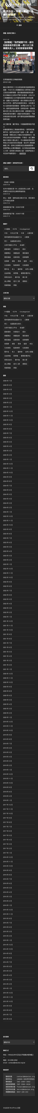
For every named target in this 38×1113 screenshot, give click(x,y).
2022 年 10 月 (8, 577)
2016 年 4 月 (7, 892)
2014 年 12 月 (8, 944)
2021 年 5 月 (7, 652)
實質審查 (25, 253)
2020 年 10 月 (8, 682)
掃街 (13, 261)
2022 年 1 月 (7, 617)
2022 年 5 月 (7, 599)
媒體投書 (16, 253)
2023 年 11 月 (8, 520)
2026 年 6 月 (7, 385)
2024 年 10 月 (8, 472)
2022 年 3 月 (7, 608)
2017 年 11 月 (8, 809)
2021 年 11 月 (8, 625)
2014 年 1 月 (7, 988)
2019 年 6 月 (7, 748)
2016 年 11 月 (8, 861)
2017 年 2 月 (7, 848)
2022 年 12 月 (8, 568)
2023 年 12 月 (8, 516)
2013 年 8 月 (7, 1010)
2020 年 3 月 (7, 708)
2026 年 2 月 (7, 402)
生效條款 (7, 265)
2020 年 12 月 (8, 673)
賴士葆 (24, 277)
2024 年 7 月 (7, 485)
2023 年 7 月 (7, 538)
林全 (31, 261)
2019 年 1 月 (7, 770)
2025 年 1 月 (7, 459)
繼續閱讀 (22, 153)
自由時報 (7, 273)
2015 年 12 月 (8, 909)
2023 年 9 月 (7, 529)
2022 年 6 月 (7, 595)
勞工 (5, 241)
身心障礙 (7, 281)
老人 (13, 269)
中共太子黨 (14, 233)
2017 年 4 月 (7, 839)
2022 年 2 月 (7, 612)
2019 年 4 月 (7, 757)
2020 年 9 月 (7, 686)
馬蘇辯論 (7, 285)
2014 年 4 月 (7, 975)
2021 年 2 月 (7, 665)
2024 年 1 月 (7, 512)
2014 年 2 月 (7, 984)
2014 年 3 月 (7, 979)
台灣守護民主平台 (10, 245)
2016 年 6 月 (7, 883)
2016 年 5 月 (7, 888)
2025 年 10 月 (8, 420)
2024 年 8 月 (7, 481)
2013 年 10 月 (8, 1001)
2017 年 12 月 (8, 805)
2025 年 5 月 (7, 442)
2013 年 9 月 (7, 1006)
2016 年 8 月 (7, 875)
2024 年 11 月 (8, 468)
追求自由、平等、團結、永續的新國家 (18, 12)
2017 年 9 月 (7, 818)
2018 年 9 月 (7, 787)
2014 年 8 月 (7, 958)
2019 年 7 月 (7, 743)
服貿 (25, 261)
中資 (22, 233)
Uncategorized (25, 229)
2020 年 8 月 (7, 691)
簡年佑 (6, 269)
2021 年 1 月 (7, 669)
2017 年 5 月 (7, 835)
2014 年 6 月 (7, 966)
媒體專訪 (7, 253)
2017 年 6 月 (7, 831)
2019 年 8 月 (7, 739)
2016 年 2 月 (7, 901)
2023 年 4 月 (7, 551)
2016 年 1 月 (7, 905)
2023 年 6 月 (7, 542)
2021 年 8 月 (7, 638)
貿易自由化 (8, 277)
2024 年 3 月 (7, 503)
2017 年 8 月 (7, 822)
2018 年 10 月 (8, 783)
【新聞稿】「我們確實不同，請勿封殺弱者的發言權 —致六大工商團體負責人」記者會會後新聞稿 (18, 45)
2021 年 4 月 (7, 656)
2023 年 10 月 (8, 525)
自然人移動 (29, 269)
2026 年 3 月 (7, 398)
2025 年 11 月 (8, 415)
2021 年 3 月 (7, 660)
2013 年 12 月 (8, 993)
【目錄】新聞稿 (8, 182)
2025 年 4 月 (7, 446)
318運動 (7, 229)
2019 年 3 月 (7, 761)
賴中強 (17, 277)
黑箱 (15, 285)
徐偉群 (6, 261)
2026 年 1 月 (7, 407)
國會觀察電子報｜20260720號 (13, 207)
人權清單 (30, 233)
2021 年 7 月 (7, 643)
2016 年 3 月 (7, 896)
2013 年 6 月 (7, 1019)
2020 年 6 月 (7, 695)
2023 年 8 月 (7, 533)
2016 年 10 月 (8, 866)
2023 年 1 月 (7, 564)
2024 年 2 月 (7, 507)
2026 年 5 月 (7, 389)
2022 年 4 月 (7, 603)
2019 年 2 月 (7, 765)
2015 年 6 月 (7, 927)
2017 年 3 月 (7, 844)
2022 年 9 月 (7, 582)
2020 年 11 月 (8, 678)
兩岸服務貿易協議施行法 (13, 237)
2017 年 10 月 (8, 813)
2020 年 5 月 (7, 700)
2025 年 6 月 (7, 437)
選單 (20, 25)
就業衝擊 (25, 257)
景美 (19, 261)
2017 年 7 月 (7, 826)
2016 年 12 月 (8, 857)
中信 (5, 233)
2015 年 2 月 (7, 936)
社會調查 (25, 265)
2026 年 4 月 (7, 394)
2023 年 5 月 (7, 547)
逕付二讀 (16, 281)
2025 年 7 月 (7, 433)
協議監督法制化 (15, 241)
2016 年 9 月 (7, 870)
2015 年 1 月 (7, 940)
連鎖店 (24, 281)
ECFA (15, 229)
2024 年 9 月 (7, 477)
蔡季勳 (15, 273)
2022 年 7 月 (7, 590)
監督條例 (16, 265)
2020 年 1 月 (7, 717)
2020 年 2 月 (7, 713)
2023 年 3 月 (7, 555)
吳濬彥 (22, 245)
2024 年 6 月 (7, 490)
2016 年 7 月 (7, 879)
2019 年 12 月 (8, 721)
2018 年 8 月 (7, 791)
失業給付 (16, 249)
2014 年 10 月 (8, 949)
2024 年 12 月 (8, 464)
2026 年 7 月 (7, 381)
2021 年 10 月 (8, 630)
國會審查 (7, 249)
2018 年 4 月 (7, 796)
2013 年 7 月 (7, 1014)
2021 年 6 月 (7, 647)
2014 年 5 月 (7, 971)
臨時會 (20, 269)
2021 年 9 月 (7, 634)
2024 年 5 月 (7, 494)
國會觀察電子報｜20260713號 (13, 213)
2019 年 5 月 (7, 752)
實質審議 (7, 257)
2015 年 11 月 (8, 914)
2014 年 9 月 (7, 953)
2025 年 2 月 (7, 455)
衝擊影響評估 (25, 273)
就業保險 (16, 257)
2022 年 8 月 (7, 586)
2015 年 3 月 (7, 931)
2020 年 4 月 (7, 704)
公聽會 (26, 237)
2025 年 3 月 (7, 450)
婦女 (24, 249)
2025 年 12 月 (8, 411)
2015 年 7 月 (7, 923)
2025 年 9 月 (7, 424)
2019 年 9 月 (7, 735)
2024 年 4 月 (7, 499)
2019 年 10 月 (8, 730)
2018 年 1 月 (7, 800)
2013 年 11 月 (8, 997)
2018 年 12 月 (8, 774)
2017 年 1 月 (7, 853)
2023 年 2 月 (7, 560)
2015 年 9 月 (7, 918)
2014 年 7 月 (7, 962)
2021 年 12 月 (8, 621)
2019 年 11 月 (8, 726)
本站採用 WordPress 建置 (11, 1108)
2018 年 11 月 (8, 778)
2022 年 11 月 (8, 573)
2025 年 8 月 (7, 429)
